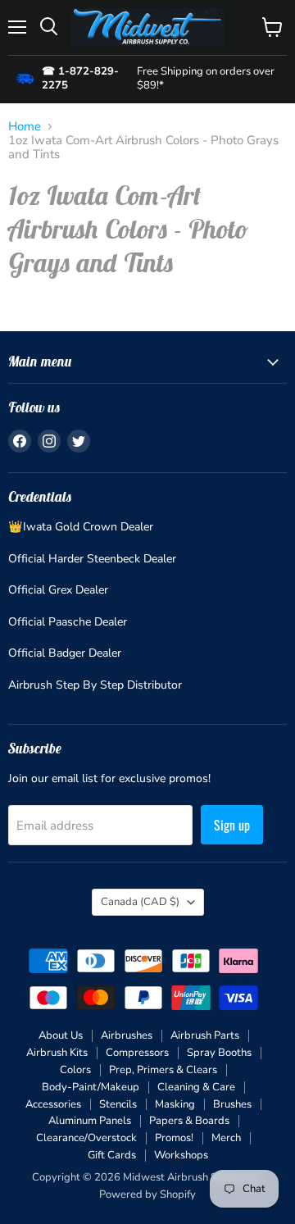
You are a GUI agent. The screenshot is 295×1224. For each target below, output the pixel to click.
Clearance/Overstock (86, 1138)
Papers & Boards (189, 1120)
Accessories (53, 1104)
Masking (175, 1104)
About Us (61, 1035)
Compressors (137, 1052)
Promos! (174, 1138)
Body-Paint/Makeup (90, 1087)
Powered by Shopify (147, 1194)
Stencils (118, 1104)
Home (24, 127)
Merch (226, 1138)
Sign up (232, 825)
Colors (75, 1069)
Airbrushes (126, 1035)
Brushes (232, 1104)
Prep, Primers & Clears (163, 1069)
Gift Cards (112, 1155)
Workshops (181, 1155)
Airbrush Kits (57, 1052)
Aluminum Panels (89, 1120)
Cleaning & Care (196, 1087)
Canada (140, 901)
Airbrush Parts (204, 1035)
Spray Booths (219, 1052)
